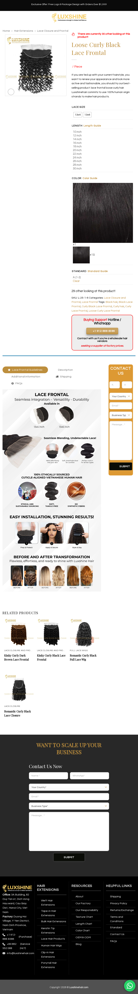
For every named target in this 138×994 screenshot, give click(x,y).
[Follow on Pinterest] (6, 969)
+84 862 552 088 (9, 946)
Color (76, 178)
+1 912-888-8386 (9, 936)
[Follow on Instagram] (12, 962)
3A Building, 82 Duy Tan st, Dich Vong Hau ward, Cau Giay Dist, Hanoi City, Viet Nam (16, 903)
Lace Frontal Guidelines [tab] (27, 369)
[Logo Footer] (17, 888)
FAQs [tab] (18, 383)
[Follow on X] (24, 962)
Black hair (111, 302)
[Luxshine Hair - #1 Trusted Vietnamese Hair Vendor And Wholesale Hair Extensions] (69, 17)
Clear (76, 281)
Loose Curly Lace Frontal (104, 310)
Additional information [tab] (25, 376)
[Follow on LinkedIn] (12, 969)
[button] (5, 17)
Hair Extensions (23, 30)
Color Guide (90, 178)
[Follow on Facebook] (6, 962)
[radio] (78, 114)
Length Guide (92, 125)
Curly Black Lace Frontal (97, 306)
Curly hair (118, 306)
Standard (79, 271)
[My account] (133, 17)
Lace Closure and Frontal (52, 30)
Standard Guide (98, 271)
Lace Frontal (90, 302)
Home (6, 30)
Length (77, 125)
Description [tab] (65, 369)
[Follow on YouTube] (18, 969)
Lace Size (78, 107)
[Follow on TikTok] (18, 962)
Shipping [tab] (65, 376)
